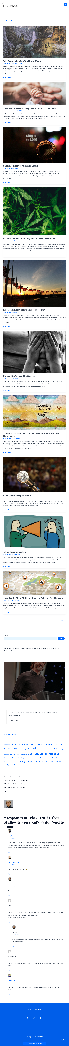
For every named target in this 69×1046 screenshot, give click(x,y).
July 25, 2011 (11, 838)
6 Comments (7, 312)
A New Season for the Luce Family (14, 784)
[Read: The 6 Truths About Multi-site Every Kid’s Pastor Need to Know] (34, 583)
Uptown (43, 762)
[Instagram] (40, 1018)
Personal (34, 758)
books (26, 744)
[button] (34, 1043)
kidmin (13, 754)
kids (30, 754)
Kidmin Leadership (22, 754)
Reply (9, 852)
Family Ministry (8, 749)
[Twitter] (34, 1018)
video (48, 761)
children (32, 744)
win (63, 762)
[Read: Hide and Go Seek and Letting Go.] (34, 352)
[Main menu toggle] (65, 4)
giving (24, 749)
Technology (16, 762)
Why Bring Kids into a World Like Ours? (22, 60)
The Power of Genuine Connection (14, 787)
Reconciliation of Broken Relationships (15, 777)
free (15, 749)
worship (6, 765)
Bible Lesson (12, 744)
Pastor (29, 758)
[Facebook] (28, 1018)
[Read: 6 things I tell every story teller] (34, 474)
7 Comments (7, 378)
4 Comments (7, 438)
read (39, 758)
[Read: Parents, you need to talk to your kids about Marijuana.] (34, 211)
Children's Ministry (41, 744)
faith (61, 744)
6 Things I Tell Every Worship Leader (20, 165)
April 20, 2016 (11, 959)
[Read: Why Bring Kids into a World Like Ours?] (34, 42)
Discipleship (56, 744)
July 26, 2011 (11, 886)
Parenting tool (22, 758)
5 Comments (7, 498)
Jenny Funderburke (13, 862)
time (29, 761)
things (23, 761)
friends (20, 749)
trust (34, 762)
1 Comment (6, 111)
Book (22, 744)
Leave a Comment (8, 63)
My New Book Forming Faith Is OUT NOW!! (16, 791)
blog (18, 744)
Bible (6, 744)
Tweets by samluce (10, 734)
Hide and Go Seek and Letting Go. (19, 376)
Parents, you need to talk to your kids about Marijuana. (29, 238)
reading (43, 758)
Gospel (31, 748)
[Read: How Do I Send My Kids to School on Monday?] (34, 283)
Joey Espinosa (12, 836)
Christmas (49, 744)
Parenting (53, 753)
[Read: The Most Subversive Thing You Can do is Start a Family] (34, 93)
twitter (38, 762)
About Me (38, 1010)
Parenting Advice (10, 758)
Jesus (6, 754)
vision (52, 762)
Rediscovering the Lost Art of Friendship (16, 780)
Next (63, 620)
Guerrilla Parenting (56, 749)
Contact (34, 1012)
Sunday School (8, 762)
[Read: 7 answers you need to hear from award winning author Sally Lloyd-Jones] (34, 412)
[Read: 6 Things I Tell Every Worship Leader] (34, 145)
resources (48, 758)
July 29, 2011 (11, 908)
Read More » (7, 78)
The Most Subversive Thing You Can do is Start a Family (29, 108)
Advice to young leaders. (14, 552)
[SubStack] (35, 1022)
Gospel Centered (41, 749)
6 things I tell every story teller (17, 495)
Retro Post (55, 758)
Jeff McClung (11, 980)
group (48, 749)
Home (30, 1010)
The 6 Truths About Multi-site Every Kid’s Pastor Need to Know (33, 598)
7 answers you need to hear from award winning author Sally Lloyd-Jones (32, 434)
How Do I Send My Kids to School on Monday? (24, 309)
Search (6, 636)
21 (35, 620)
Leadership (40, 754)
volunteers (58, 762)
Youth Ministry (14, 765)
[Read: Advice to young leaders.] (34, 531)
